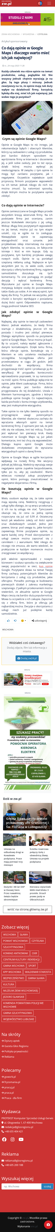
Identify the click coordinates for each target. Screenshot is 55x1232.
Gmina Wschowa (13, 965)
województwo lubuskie (18, 1019)
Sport (32, 965)
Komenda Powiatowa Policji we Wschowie (23, 1004)
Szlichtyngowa (13, 947)
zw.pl (25, 1218)
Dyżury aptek (12, 1040)
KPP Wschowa (12, 972)
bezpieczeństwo (13, 978)
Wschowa (7, 629)
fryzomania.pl (12, 1082)
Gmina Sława (36, 978)
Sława (24, 934)
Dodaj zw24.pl (29, 658)
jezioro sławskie (13, 997)
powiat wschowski (15, 940)
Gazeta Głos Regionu (16, 1046)
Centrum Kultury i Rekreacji (21, 959)
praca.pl (9, 1092)
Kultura (8, 984)
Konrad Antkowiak (15, 953)
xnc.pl (34, 1226)
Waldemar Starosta (38, 972)
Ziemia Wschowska (11, 34)
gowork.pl (10, 1076)
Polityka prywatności (16, 1051)
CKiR (34, 953)
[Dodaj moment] (48, 1224)
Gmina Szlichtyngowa (17, 1013)
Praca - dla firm (13, 1098)
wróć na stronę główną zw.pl (27, 909)
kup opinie (46, 566)
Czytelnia (42, 34)
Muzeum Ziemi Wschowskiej (20, 990)
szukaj (47, 1186)
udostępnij (40, 620)
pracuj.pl (9, 1087)
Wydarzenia (28, 34)
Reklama (9, 1056)
